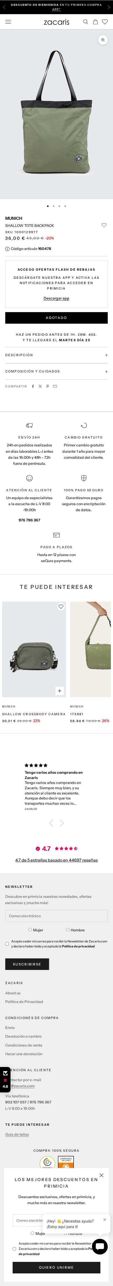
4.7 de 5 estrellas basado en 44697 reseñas (56, 860)
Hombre (75, 1233)
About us (12, 993)
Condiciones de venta (23, 1045)
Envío (10, 1027)
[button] (52, 822)
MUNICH (13, 218)
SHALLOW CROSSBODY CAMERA (34, 714)
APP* (56, 9)
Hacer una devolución (23, 1054)
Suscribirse (27, 964)
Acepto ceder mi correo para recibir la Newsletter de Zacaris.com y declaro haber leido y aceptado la (59, 1248)
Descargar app (56, 298)
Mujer (40, 1233)
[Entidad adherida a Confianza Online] (56, 1164)
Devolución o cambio (23, 1036)
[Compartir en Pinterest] (47, 386)
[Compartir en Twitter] (40, 386)
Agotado (56, 318)
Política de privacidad (78, 946)
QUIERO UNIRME (56, 1267)
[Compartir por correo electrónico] (55, 386)
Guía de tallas (17, 1134)
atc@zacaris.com (20, 1086)
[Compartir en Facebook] (33, 386)
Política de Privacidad (24, 1001)
